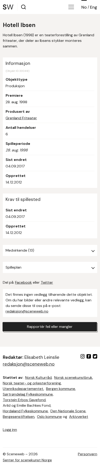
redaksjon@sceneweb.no (27, 311)
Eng (93, 7)
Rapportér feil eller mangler (50, 326)
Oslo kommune (49, 416)
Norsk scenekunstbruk (73, 377)
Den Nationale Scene (68, 411)
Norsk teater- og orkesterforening (32, 383)
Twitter (47, 282)
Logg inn (10, 429)
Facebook (23, 282)
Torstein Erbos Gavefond (24, 399)
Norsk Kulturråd (38, 377)
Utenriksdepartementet (23, 388)
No (84, 7)
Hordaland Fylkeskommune (25, 411)
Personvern (87, 454)
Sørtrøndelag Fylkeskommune (28, 394)
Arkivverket (78, 416)
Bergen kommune (60, 388)
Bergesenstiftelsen (18, 416)
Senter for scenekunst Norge (27, 460)
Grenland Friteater (21, 118)
